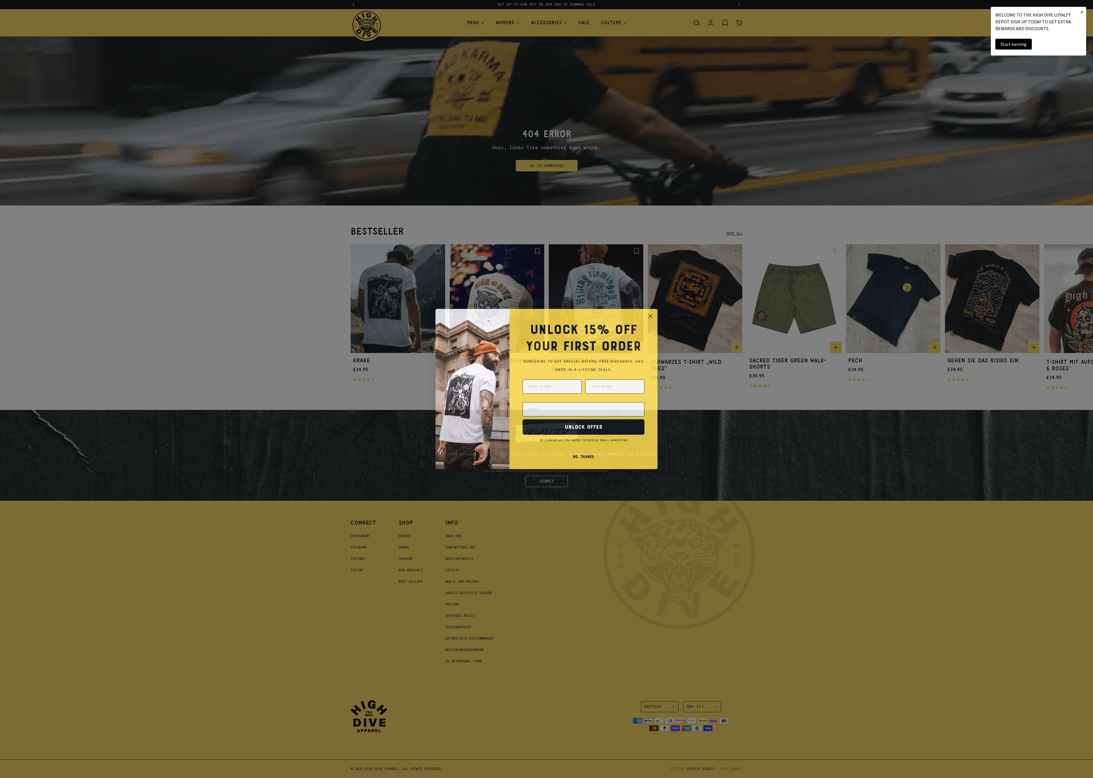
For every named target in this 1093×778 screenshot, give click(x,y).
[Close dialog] (650, 316)
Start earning (1013, 44)
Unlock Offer (583, 427)
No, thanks (583, 456)
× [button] (1081, 11)
